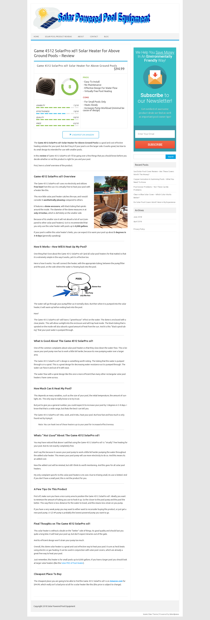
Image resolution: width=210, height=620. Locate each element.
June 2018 (138, 217)
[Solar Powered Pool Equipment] (105, 28)
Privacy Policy (139, 229)
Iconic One (147, 614)
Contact (94, 36)
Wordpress (174, 614)
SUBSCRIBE (155, 144)
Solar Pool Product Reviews (58, 36)
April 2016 (138, 221)
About (81, 36)
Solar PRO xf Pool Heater (72, 563)
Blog (106, 36)
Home (36, 36)
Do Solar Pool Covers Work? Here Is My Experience (154, 202)
